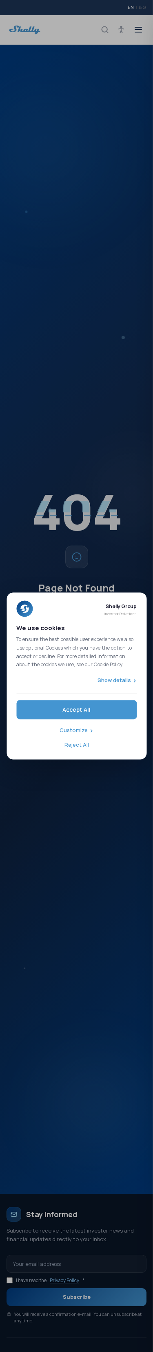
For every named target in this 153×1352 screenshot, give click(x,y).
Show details (114, 680)
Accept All (76, 710)
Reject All (76, 744)
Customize (74, 730)
